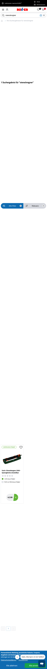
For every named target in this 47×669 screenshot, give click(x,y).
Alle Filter (12, 205)
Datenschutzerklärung (8, 660)
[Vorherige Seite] (3, 628)
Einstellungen (23, 660)
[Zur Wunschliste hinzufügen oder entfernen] (21, 447)
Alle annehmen (35, 665)
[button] (7, 9)
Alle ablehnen (11, 665)
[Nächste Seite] (13, 628)
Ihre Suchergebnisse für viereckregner (20, 21)
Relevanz (35, 205)
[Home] (22, 9)
